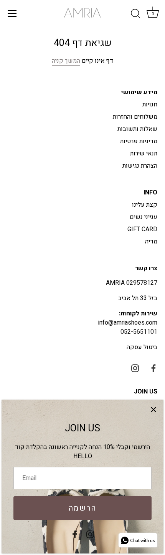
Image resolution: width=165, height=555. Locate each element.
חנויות (149, 104)
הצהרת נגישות (139, 165)
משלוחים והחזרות (135, 116)
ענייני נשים (143, 217)
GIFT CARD (142, 229)
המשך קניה (66, 60)
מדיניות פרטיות (138, 141)
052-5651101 (138, 331)
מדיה (151, 241)
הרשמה (83, 508)
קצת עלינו (144, 204)
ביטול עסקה (142, 347)
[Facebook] (75, 534)
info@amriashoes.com (127, 322)
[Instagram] (90, 534)
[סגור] (153, 409)
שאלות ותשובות (137, 129)
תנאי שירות (143, 153)
